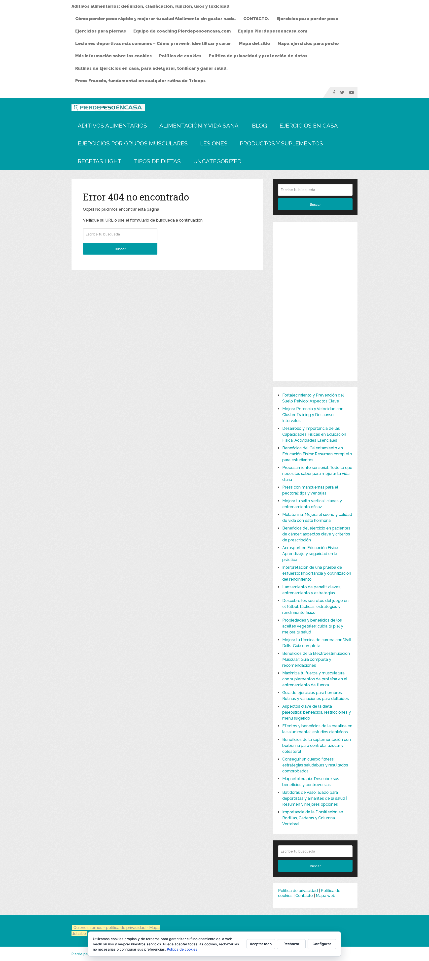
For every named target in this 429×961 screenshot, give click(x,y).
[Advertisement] (315, 301)
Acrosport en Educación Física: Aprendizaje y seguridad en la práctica (310, 553)
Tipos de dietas (157, 161)
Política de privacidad (298, 890)
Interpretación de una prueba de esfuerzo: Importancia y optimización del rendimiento (316, 573)
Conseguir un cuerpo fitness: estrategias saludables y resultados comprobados (315, 765)
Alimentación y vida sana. (199, 125)
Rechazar (291, 944)
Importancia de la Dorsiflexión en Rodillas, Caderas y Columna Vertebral (312, 818)
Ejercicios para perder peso (307, 18)
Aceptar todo (261, 944)
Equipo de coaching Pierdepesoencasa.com (182, 31)
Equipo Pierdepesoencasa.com (272, 31)
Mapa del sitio (254, 43)
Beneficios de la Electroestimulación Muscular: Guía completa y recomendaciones (316, 659)
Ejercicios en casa (309, 125)
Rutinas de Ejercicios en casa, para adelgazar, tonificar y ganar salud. (151, 68)
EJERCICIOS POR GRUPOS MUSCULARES (133, 143)
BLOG (259, 125)
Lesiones (213, 143)
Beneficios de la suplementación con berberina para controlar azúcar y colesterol (316, 745)
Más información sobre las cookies (113, 55)
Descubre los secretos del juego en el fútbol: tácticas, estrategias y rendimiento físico (315, 606)
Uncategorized (217, 161)
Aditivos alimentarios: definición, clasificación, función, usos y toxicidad (150, 6)
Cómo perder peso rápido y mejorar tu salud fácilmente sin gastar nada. (155, 18)
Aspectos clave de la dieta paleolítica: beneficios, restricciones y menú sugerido (316, 712)
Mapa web (325, 895)
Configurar (322, 944)
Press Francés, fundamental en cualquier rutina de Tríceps (140, 80)
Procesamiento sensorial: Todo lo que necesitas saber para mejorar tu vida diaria (317, 473)
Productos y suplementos (281, 143)
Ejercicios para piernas (100, 31)
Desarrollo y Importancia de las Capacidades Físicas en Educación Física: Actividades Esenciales (314, 434)
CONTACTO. (256, 18)
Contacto (304, 895)
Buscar (120, 249)
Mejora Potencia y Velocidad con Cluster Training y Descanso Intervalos (312, 414)
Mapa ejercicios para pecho (308, 43)
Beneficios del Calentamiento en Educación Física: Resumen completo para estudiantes (317, 454)
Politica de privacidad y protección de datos (258, 55)
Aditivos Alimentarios (112, 125)
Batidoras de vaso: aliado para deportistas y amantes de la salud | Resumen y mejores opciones (314, 798)
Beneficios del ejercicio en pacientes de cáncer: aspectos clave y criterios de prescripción (316, 534)
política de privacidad (126, 927)
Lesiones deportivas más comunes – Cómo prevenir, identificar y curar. (153, 43)
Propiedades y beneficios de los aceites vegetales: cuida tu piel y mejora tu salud (312, 626)
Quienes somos (87, 927)
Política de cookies (180, 55)
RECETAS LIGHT (99, 161)
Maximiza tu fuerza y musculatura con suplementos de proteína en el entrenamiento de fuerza (314, 679)
